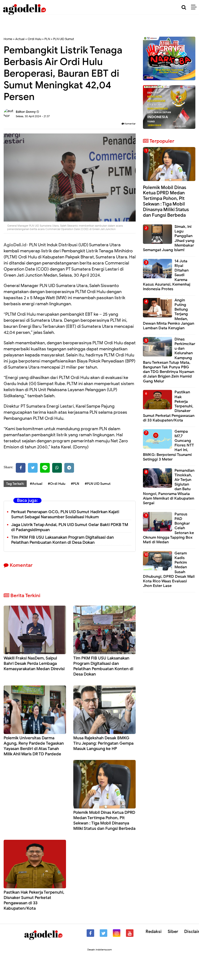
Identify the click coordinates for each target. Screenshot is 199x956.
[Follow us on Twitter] (103, 933)
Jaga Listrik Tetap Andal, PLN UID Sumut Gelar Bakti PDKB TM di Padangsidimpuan (69, 527)
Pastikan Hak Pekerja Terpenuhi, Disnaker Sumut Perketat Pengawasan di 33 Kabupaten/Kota (34, 900)
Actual (20, 39)
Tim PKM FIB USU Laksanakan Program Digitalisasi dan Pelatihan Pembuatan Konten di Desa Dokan (62, 540)
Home (8, 39)
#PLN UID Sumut (97, 484)
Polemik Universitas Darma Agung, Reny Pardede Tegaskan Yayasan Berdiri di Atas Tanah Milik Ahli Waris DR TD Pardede (34, 746)
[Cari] (184, 7)
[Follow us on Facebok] (90, 933)
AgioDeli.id (15, 244)
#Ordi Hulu (56, 484)
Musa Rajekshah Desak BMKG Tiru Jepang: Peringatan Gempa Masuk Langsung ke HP (103, 743)
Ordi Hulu (34, 39)
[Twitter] (33, 468)
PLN (47, 39)
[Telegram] (69, 468)
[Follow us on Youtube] (129, 933)
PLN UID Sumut (63, 39)
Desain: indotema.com (99, 949)
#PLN (75, 484)
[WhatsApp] (57, 468)
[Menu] (195, 7)
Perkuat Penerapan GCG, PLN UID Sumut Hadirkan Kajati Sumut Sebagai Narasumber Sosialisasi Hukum (65, 514)
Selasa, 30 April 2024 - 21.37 (33, 116)
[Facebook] (20, 468)
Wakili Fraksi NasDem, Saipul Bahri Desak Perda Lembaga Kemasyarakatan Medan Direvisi (34, 663)
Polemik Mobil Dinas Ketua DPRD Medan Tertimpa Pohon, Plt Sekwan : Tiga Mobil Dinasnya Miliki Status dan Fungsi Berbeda (104, 820)
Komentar (130, 123)
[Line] (45, 468)
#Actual (36, 484)
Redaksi (154, 931)
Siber (173, 931)
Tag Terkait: (15, 484)
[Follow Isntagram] (116, 933)
